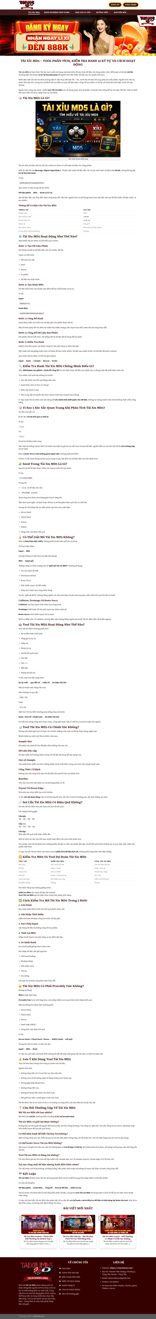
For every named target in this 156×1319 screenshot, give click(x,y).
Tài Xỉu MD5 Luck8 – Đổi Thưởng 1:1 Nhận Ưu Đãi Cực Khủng (117, 1237)
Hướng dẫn (102, 12)
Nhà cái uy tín (82, 12)
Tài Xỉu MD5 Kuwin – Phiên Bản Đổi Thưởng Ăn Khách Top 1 (38, 1237)
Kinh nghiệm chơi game (57, 12)
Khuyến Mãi (120, 12)
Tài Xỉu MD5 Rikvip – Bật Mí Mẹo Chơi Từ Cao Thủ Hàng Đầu (78, 1237)
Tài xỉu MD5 (30, 1285)
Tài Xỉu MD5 (34, 12)
